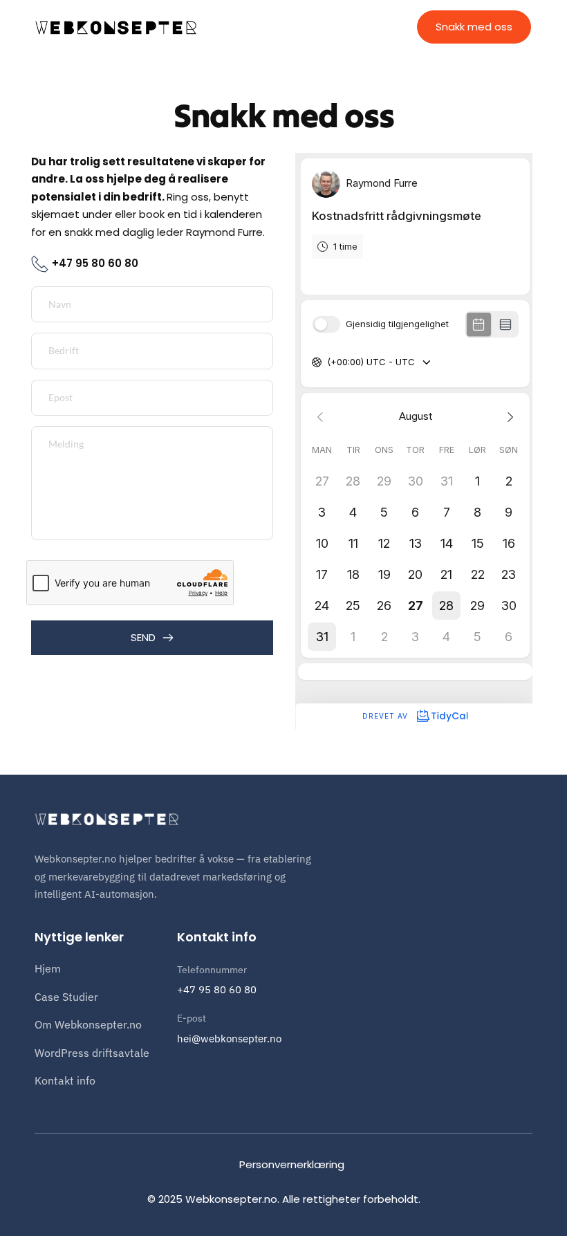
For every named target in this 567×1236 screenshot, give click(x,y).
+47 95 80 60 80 (217, 989)
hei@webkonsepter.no (229, 1038)
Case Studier (66, 997)
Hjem (48, 968)
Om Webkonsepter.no (88, 1024)
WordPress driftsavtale (92, 1053)
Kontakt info (65, 1080)
